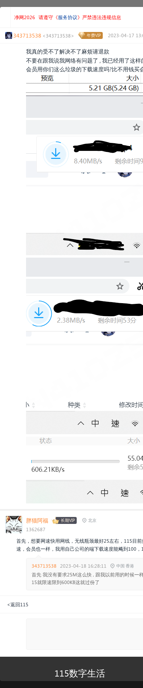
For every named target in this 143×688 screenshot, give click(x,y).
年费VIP (94, 35)
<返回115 (17, 604)
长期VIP (68, 520)
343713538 (44, 565)
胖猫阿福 (37, 520)
